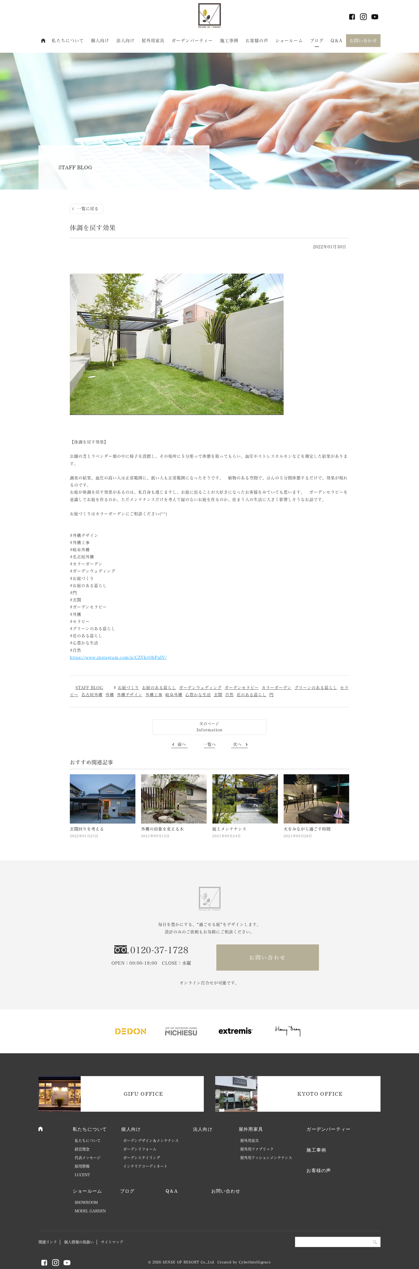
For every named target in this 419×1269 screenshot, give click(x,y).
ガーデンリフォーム (139, 1149)
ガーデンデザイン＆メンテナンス (151, 1140)
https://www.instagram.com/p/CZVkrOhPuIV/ (118, 657)
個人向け (100, 40)
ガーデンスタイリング (141, 1158)
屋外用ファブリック (257, 1149)
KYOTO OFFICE (320, 1094)
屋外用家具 (153, 40)
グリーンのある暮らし (315, 688)
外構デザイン (130, 695)
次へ (237, 744)
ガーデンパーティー (192, 40)
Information (210, 730)
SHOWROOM (86, 1202)
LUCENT (82, 1175)
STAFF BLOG (89, 688)
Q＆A (336, 40)
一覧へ (209, 744)
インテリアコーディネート (145, 1166)
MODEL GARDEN (90, 1211)
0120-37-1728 (159, 950)
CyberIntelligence (255, 1262)
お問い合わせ (363, 40)
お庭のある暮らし (159, 688)
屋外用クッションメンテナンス (266, 1158)
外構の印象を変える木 (162, 829)
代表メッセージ (88, 1158)
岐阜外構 (173, 695)
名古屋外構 (92, 695)
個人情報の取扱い (79, 1242)
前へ (182, 744)
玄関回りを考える (87, 829)
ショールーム (289, 40)
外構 (109, 695)
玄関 (218, 695)
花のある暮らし (252, 695)
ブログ (317, 40)
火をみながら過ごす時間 (307, 829)
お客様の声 (257, 40)
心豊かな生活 (198, 695)
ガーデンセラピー (242, 688)
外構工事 (153, 695)
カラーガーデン (277, 688)
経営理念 (82, 1149)
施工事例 (229, 40)
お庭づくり (128, 688)
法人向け (125, 40)
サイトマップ (112, 1242)
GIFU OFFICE (143, 1094)
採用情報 (82, 1166)
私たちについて (68, 40)
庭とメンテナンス (229, 829)
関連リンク (47, 1242)
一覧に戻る (88, 209)
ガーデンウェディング (200, 688)
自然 (229, 695)
